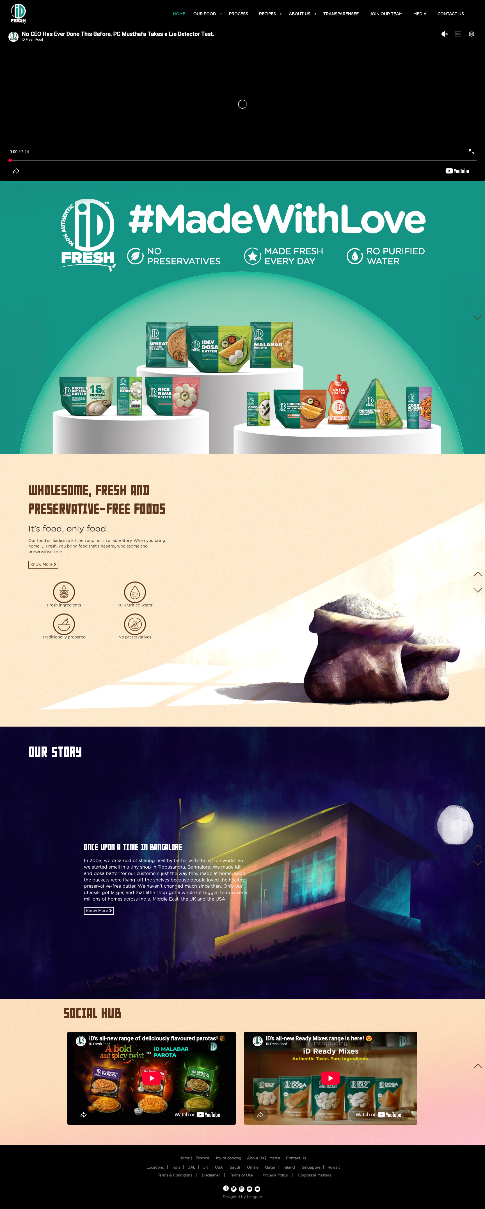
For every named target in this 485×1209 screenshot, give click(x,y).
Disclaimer (211, 1175)
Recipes (268, 14)
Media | (276, 1158)
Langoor (254, 1197)
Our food (205, 14)
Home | (185, 1158)
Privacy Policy (275, 1175)
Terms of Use (241, 1175)
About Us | (256, 1158)
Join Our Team (386, 14)
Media (420, 14)
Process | (204, 1158)
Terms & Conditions (175, 1175)
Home (179, 14)
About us (300, 14)
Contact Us (296, 1158)
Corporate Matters (314, 1175)
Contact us (451, 14)
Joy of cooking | (229, 1158)
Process (238, 14)
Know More (42, 565)
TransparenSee (341, 14)
